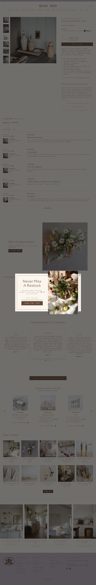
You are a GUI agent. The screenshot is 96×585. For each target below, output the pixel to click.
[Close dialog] (80, 275)
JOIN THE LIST (32, 303)
